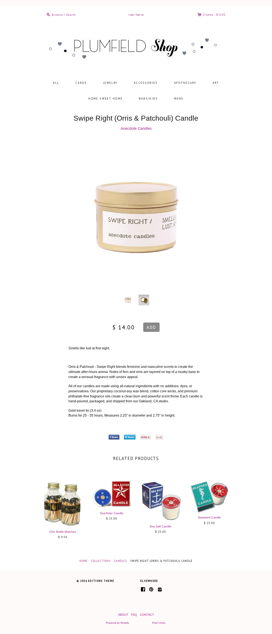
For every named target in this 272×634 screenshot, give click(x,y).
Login (131, 14)
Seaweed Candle (209, 517)
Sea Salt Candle (160, 526)
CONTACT (147, 614)
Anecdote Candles (136, 128)
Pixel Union (159, 622)
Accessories (146, 83)
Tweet (131, 437)
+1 (160, 437)
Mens (179, 98)
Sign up (140, 14)
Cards (81, 83)
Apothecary (185, 83)
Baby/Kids (148, 98)
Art (215, 83)
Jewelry (110, 83)
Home (83, 561)
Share (115, 437)
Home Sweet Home (105, 98)
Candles (120, 561)
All (56, 83)
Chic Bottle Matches (62, 531)
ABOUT (123, 614)
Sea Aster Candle (111, 513)
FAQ (134, 614)
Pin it (146, 437)
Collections (101, 561)
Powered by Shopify (117, 622)
